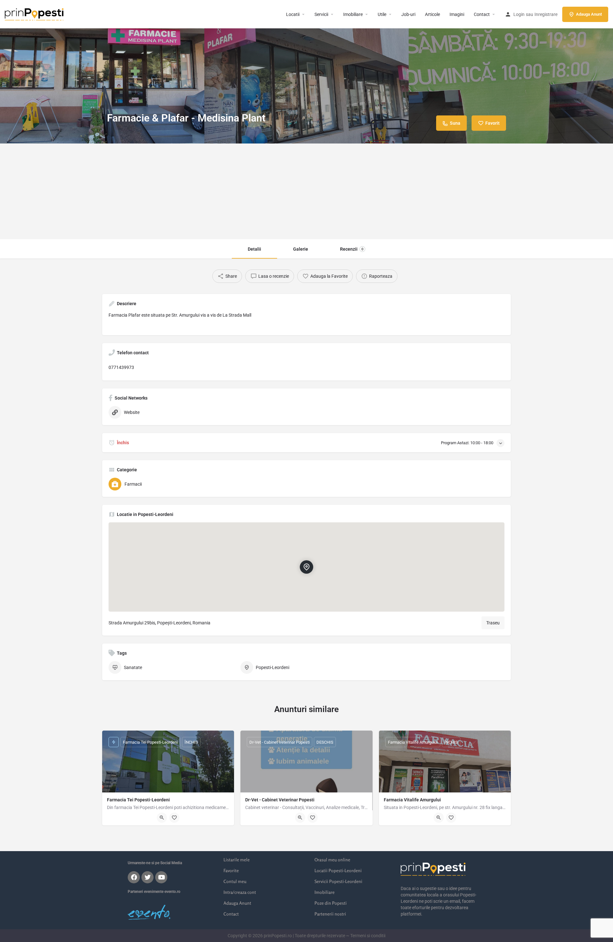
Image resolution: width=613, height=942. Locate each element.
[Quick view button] (162, 818)
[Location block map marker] (306, 567)
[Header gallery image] (102, 72)
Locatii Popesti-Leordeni (338, 870)
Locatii (292, 14)
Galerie (300, 249)
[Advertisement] (306, 191)
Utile (382, 14)
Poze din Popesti (330, 903)
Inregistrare (545, 14)
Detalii (254, 249)
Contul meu (234, 881)
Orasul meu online (332, 859)
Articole (432, 14)
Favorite (231, 870)
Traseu (493, 622)
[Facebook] (134, 877)
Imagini (457, 14)
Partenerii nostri (330, 913)
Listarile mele (236, 859)
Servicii (321, 14)
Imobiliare (353, 14)
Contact (482, 14)
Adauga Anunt (589, 14)
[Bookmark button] (174, 818)
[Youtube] (161, 877)
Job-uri (408, 14)
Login (519, 14)
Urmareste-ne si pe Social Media (155, 863)
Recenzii (351, 249)
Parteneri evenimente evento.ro (154, 891)
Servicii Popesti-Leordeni (338, 881)
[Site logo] (35, 13)
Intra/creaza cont (239, 892)
